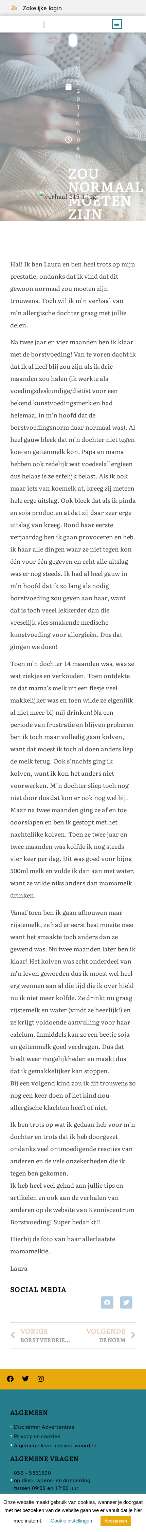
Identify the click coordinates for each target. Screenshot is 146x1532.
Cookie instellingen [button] (71, 1521)
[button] (117, 24)
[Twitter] (25, 1379)
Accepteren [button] (116, 1521)
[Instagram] (41, 1379)
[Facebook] (10, 1379)
